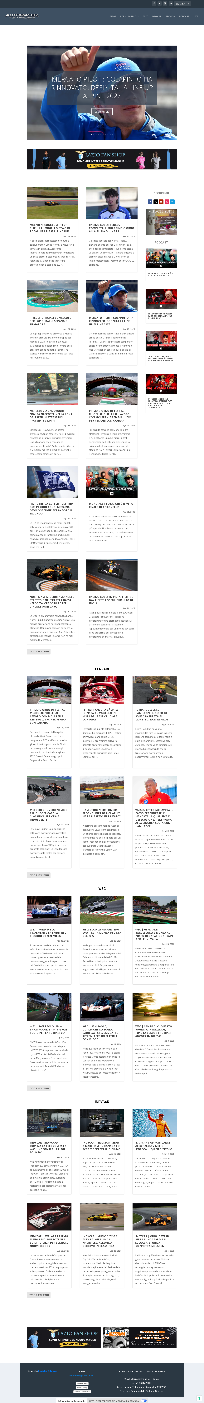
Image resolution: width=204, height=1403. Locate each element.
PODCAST (184, 16)
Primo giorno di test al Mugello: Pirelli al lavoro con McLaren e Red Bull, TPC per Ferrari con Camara (110, 415)
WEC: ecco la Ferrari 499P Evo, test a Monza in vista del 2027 (102, 933)
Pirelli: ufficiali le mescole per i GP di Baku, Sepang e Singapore (50, 321)
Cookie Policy (82, 1388)
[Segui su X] (155, 201)
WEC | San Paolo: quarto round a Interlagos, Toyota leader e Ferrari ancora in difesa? (153, 1031)
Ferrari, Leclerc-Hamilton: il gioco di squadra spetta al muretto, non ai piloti (152, 714)
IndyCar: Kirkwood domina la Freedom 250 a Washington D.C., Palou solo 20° (48, 1147)
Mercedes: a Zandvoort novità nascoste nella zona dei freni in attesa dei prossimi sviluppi (51, 415)
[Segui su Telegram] (172, 201)
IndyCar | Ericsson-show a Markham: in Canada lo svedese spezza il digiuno (101, 1146)
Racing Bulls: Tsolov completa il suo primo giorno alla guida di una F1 (111, 228)
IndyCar (157, 16)
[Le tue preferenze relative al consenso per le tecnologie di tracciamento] (199, 1398)
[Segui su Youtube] (161, 201)
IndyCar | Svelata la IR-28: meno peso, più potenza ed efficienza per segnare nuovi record (49, 1241)
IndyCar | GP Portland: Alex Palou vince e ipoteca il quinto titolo (153, 1146)
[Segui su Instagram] (167, 201)
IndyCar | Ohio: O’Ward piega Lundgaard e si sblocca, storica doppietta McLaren (152, 1241)
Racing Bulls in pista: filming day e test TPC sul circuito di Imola (111, 600)
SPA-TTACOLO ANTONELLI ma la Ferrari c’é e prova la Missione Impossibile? (160, 358)
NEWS (113, 16)
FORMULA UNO (128, 16)
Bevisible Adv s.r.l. (47, 1371)
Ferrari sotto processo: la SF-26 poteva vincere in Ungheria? (160, 316)
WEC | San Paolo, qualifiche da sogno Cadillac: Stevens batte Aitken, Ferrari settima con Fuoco (100, 1033)
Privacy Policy (82, 1384)
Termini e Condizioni (82, 1392)
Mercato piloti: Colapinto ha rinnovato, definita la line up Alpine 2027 (102, 87)
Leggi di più (102, 111)
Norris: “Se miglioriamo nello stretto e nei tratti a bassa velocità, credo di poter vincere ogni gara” (52, 601)
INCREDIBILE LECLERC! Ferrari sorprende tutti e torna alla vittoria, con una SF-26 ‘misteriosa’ (160, 403)
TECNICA (170, 16)
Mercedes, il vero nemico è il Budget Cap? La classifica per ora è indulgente (48, 814)
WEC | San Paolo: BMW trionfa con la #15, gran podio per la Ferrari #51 (48, 1030)
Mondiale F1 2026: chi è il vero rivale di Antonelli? (111, 505)
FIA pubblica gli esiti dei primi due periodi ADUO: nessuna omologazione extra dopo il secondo (52, 508)
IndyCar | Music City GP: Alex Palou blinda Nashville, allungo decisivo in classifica (100, 1241)
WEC (145, 16)
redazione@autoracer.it (82, 1375)
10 (112, 134)
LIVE (196, 16)
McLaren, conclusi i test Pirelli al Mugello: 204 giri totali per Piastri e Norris (50, 228)
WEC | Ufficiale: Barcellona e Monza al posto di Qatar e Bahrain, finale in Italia (154, 934)
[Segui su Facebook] (150, 201)
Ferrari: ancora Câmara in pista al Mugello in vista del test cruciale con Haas (100, 714)
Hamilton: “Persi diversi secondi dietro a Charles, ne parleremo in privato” (102, 813)
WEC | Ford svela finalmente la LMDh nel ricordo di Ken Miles (48, 933)
